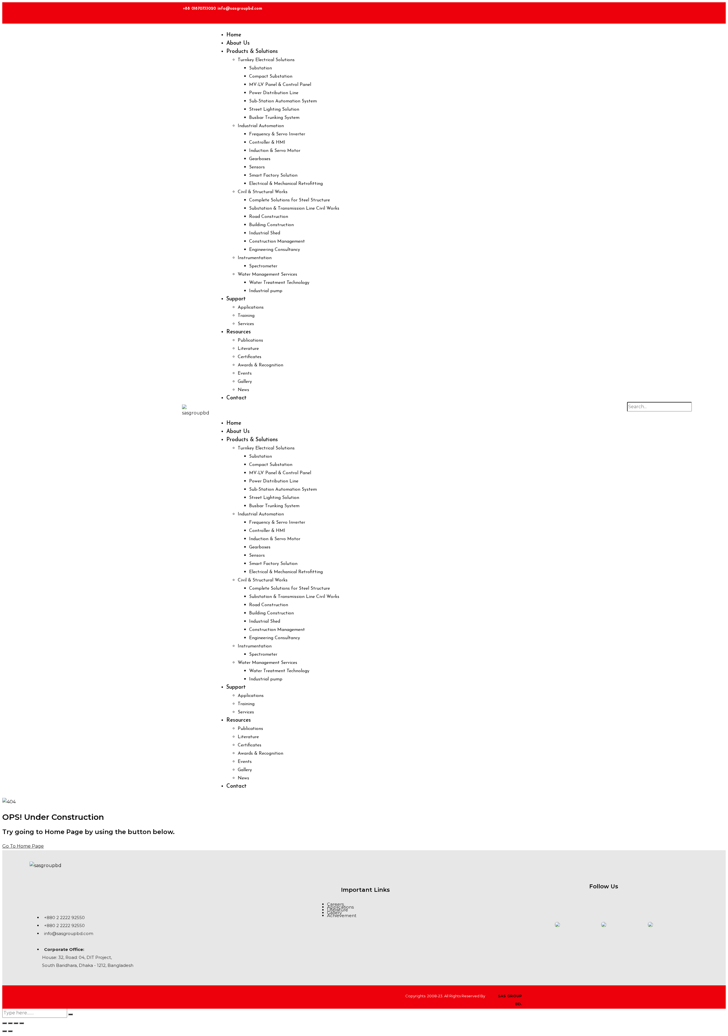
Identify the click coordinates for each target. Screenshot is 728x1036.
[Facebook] (525, 11)
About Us (238, 43)
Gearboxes (259, 159)
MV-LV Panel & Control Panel (280, 84)
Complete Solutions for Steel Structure (289, 200)
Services (246, 324)
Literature (248, 348)
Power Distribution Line (273, 93)
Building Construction (271, 225)
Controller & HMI (267, 142)
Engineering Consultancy (274, 249)
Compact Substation (270, 76)
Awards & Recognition (260, 365)
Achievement (341, 915)
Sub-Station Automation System (283, 101)
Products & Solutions (252, 51)
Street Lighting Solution (274, 109)
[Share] (16, 1023)
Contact (236, 398)
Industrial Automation (261, 126)
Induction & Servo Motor (274, 150)
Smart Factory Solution (273, 175)
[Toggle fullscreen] (10, 1023)
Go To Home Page (23, 846)
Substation (260, 68)
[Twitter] (542, 11)
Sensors (257, 167)
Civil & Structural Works (263, 192)
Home (233, 35)
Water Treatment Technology (279, 282)
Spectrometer (263, 266)
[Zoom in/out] (4, 1023)
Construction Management (277, 241)
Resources (238, 332)
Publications (250, 340)
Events (245, 373)
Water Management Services (267, 274)
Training (246, 315)
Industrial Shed (264, 233)
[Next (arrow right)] (10, 1031)
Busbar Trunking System (274, 117)
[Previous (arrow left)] (4, 1031)
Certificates (249, 357)
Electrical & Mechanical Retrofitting (286, 183)
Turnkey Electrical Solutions (266, 60)
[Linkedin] (508, 11)
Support (236, 299)
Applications (251, 307)
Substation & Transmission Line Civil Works (294, 208)
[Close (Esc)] (21, 1023)
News (243, 390)
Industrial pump (265, 291)
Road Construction (268, 216)
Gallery (245, 381)
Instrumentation (255, 258)
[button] (428, 411)
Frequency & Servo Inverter (277, 134)
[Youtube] (629, 902)
